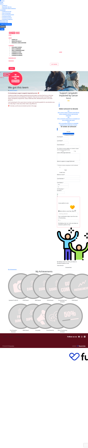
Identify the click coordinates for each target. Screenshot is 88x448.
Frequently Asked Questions (9, 8)
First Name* (60, 136)
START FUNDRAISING (6, 24)
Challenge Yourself (6, 11)
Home (2, 0)
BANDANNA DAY (4, 22)
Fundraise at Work (6, 16)
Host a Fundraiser (6, 13)
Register (11, 336)
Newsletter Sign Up (6, 7)
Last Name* (60, 140)
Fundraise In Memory (7, 19)
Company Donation (69, 135)
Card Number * (60, 178)
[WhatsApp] (82, 336)
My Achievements (12, 269)
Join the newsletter (20, 336)
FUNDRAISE (3, 10)
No (75, 151)
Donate (68, 131)
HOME (1, 2)
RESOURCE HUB (4, 20)
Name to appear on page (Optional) (65, 161)
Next (65, 170)
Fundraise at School (7, 17)
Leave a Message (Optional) (63, 152)
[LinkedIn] (84, 336)
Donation (59, 190)
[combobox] (68, 214)
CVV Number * (60, 189)
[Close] (3, 77)
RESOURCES (11, 60)
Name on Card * (61, 174)
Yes (63, 151)
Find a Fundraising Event (8, 14)
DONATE (3, 26)
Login (2, 29)
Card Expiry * (60, 182)
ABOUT (1, 4)
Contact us (4, 5)
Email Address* (60, 144)
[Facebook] (79, 336)
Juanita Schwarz (13, 90)
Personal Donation (69, 133)
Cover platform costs (63, 203)
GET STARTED (54, 64)
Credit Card (62, 172)
